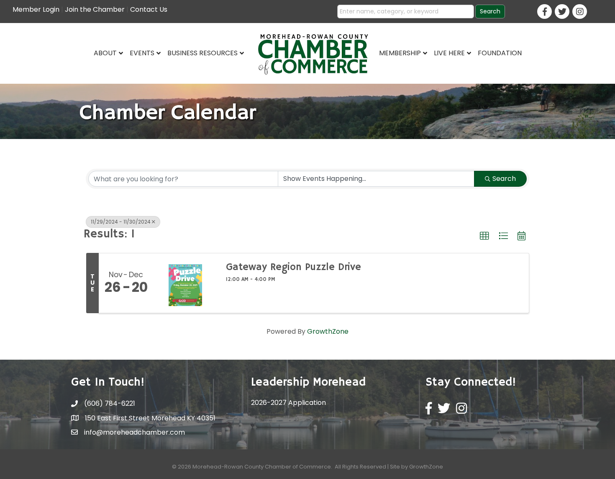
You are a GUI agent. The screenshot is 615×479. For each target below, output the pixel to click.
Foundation (500, 53)
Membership (400, 53)
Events (142, 53)
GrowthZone (327, 331)
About (105, 53)
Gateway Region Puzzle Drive (293, 267)
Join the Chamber (95, 9)
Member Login (36, 9)
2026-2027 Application (288, 402)
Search (504, 178)
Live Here (449, 53)
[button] (484, 236)
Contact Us (148, 9)
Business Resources (202, 53)
